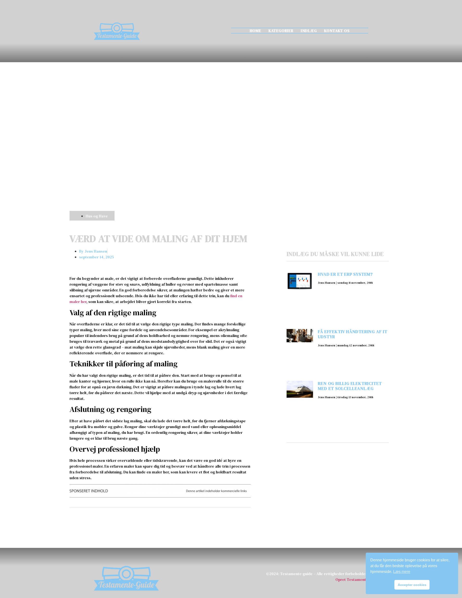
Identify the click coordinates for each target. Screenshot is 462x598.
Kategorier (281, 30)
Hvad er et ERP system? (345, 274)
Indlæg (309, 30)
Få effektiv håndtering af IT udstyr (352, 334)
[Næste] (205, 520)
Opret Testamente (351, 579)
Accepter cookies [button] (412, 585)
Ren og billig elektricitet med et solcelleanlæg (350, 386)
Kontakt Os (337, 30)
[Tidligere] (115, 520)
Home (255, 30)
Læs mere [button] (401, 572)
